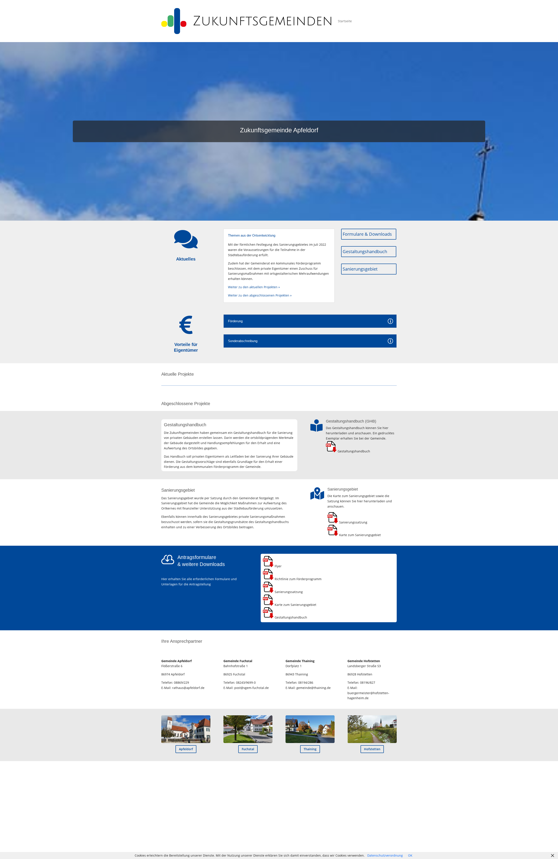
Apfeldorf (186, 749)
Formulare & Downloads (367, 234)
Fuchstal (248, 749)
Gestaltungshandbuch (365, 251)
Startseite (345, 21)
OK (410, 855)
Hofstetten (372, 749)
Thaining (310, 749)
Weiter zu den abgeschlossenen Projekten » (260, 295)
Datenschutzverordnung (385, 855)
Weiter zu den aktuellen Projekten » (254, 287)
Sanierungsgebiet (360, 269)
